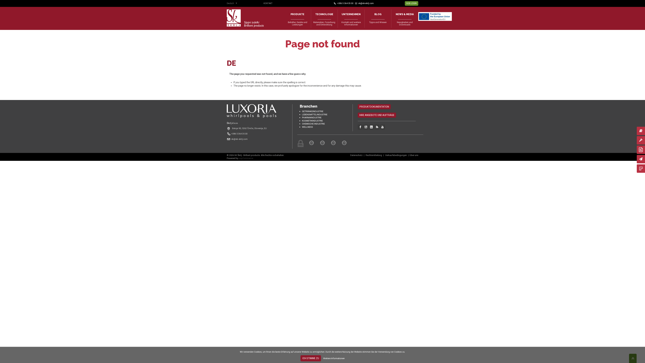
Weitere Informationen (334, 358)
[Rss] (376, 127)
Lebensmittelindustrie (314, 114)
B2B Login (411, 3)
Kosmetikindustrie (312, 120)
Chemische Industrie (313, 124)
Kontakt (268, 3)
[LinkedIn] (371, 127)
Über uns (414, 155)
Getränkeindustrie (312, 111)
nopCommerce (246, 158)
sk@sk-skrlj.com (239, 139)
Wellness (307, 127)
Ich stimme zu (311, 358)
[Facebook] (360, 127)
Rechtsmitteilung (373, 155)
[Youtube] (382, 127)
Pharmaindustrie (311, 117)
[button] (233, 3)
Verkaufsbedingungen (396, 155)
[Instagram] (365, 127)
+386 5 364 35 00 (239, 133)
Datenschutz (356, 155)
